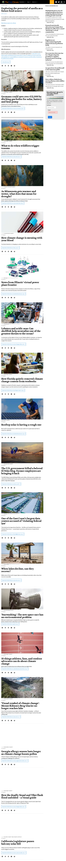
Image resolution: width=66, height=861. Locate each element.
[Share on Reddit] (14, 66)
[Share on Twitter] (5, 66)
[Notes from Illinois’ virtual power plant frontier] (22, 266)
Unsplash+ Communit (7, 186)
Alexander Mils (6, 463)
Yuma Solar (6, 836)
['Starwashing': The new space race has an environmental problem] (22, 598)
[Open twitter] (59, 2)
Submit (50, 117)
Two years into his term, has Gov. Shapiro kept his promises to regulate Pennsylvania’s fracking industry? (54, 56)
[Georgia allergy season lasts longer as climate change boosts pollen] (22, 735)
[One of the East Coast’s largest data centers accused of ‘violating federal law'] (22, 502)
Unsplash (9, 836)
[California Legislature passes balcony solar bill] (22, 825)
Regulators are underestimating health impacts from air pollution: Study (54, 42)
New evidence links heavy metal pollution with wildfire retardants (54, 81)
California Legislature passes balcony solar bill (17, 842)
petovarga (5, 277)
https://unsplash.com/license (17, 836)
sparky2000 (6, 610)
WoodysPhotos (6, 324)
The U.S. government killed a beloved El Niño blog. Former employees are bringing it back (21, 471)
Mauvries (5, 513)
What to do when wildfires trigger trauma (20, 147)
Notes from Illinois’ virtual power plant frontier (20, 283)
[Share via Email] (11, 66)
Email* (49, 110)
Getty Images (6, 92)
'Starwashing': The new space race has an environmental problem (22, 616)
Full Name (49, 105)
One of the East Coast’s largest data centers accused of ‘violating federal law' (21, 521)
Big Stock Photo (10, 610)
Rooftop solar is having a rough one (21, 424)
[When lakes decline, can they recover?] (22, 553)
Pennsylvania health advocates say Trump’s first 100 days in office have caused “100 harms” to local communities (54, 29)
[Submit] (64, 2)
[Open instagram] (61, 2)
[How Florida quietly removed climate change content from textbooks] (22, 363)
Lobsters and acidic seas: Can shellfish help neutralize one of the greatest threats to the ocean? (20, 331)
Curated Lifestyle (7, 233)
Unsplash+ (10, 92)
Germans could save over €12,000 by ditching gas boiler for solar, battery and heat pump (21, 99)
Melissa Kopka (6, 564)
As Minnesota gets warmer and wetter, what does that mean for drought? (18, 194)
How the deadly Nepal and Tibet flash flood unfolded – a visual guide (22, 796)
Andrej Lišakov (6, 698)
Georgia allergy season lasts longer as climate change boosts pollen (21, 752)
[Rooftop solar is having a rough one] (22, 409)
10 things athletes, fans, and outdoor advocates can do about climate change (21, 661)
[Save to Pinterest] (8, 66)
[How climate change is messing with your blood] (22, 222)
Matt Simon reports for (8, 23)
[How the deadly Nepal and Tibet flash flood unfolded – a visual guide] (22, 779)
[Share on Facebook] (2, 66)
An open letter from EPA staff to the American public (54, 68)
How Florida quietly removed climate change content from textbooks (22, 380)
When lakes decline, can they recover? (17, 570)
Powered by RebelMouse (62, 3)
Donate (52, 2)
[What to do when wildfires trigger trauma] (22, 130)
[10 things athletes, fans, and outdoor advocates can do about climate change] (22, 642)
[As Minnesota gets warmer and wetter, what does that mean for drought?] (22, 175)
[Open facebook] (56, 2)
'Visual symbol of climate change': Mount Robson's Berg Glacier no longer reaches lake (20, 706)
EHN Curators (4, 13)
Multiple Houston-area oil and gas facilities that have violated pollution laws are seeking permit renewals (54, 13)
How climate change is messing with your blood (21, 239)
